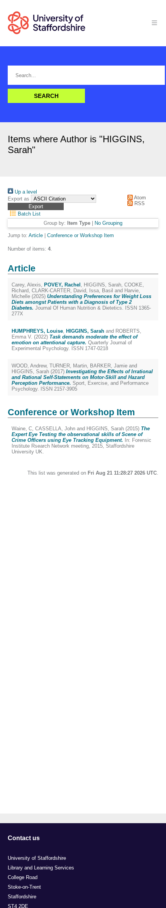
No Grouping (108, 223)
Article (36, 235)
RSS (139, 203)
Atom (139, 197)
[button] (36, 206)
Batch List (28, 214)
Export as (18, 199)
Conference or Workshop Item (80, 235)
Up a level (25, 192)
